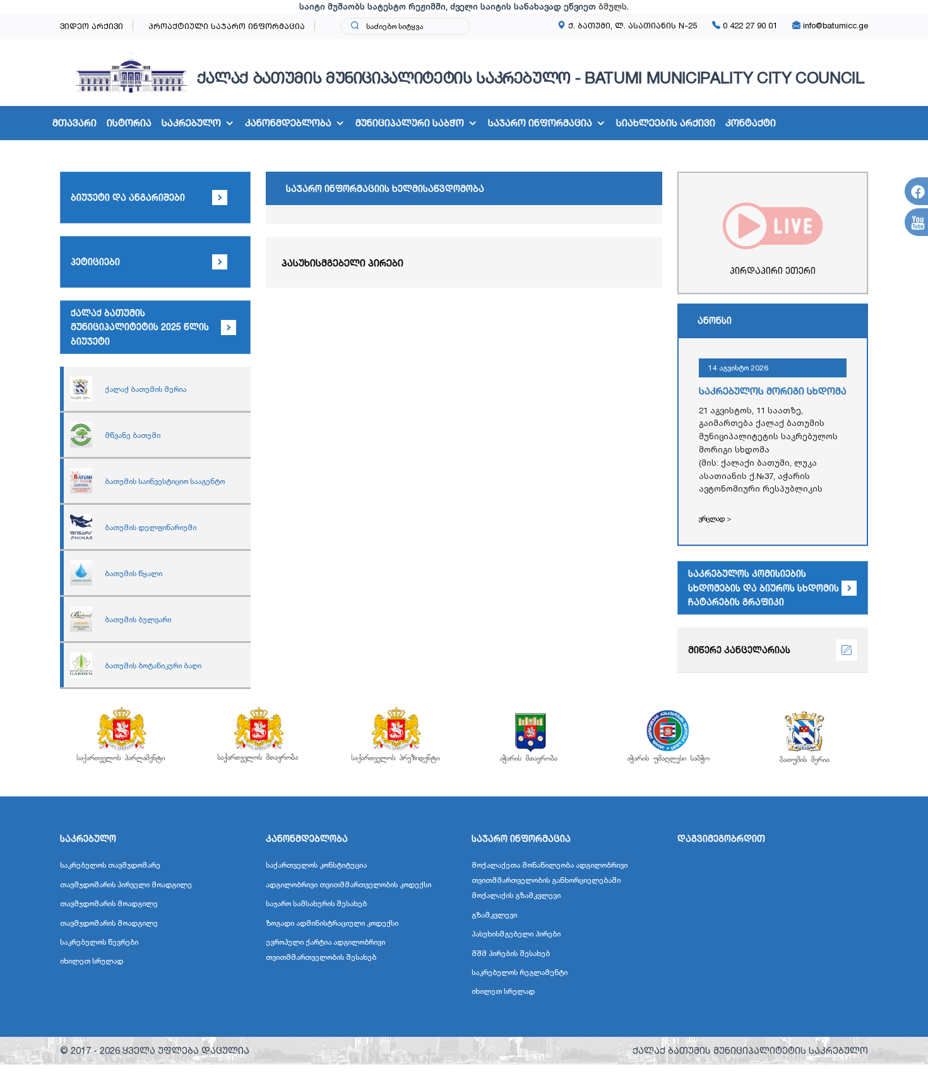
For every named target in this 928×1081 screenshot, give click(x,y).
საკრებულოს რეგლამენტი (520, 972)
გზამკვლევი (494, 914)
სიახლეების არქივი (665, 123)
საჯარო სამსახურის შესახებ (316, 903)
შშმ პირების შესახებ (511, 953)
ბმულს (612, 6)
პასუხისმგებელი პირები (342, 263)
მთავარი (74, 123)
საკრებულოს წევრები (99, 942)
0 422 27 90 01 (748, 25)
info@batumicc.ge (834, 25)
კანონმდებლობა (288, 123)
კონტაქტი (750, 123)
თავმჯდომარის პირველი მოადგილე (126, 884)
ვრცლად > (715, 518)
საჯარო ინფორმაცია (540, 123)
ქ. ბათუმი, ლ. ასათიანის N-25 (631, 25)
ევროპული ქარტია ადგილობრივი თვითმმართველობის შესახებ (325, 949)
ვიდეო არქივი (91, 26)
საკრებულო (191, 123)
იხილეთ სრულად (91, 961)
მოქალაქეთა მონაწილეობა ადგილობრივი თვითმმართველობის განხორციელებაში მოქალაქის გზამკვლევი (550, 880)
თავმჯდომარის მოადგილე (109, 903)
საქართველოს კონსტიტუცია (316, 865)
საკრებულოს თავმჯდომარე (110, 865)
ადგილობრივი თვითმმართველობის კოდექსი (348, 884)
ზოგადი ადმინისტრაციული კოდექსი (332, 923)
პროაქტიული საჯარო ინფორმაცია (226, 26)
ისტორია (129, 123)
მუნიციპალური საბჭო (409, 123)
